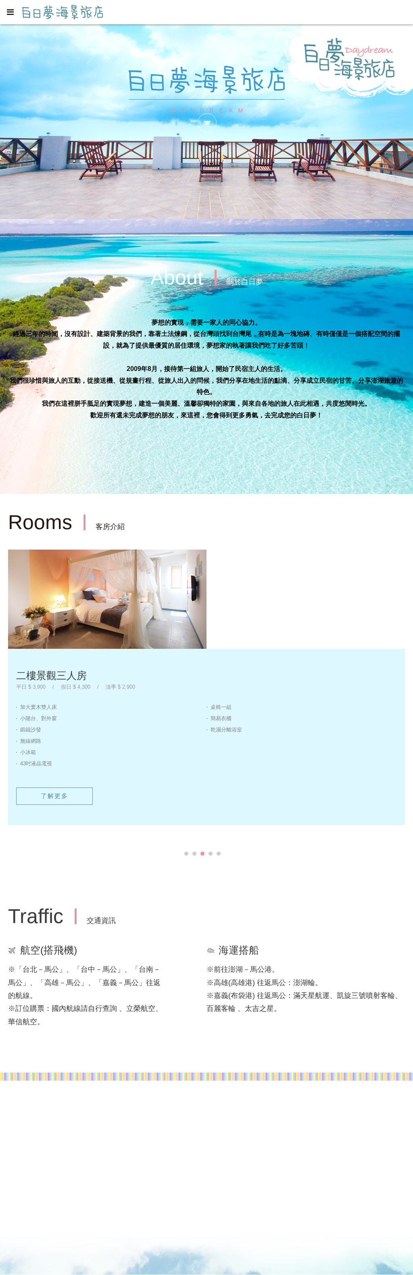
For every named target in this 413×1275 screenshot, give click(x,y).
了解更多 (54, 818)
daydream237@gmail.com (54, 1158)
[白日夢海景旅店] (273, 1140)
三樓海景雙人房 (51, 675)
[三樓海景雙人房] (107, 599)
